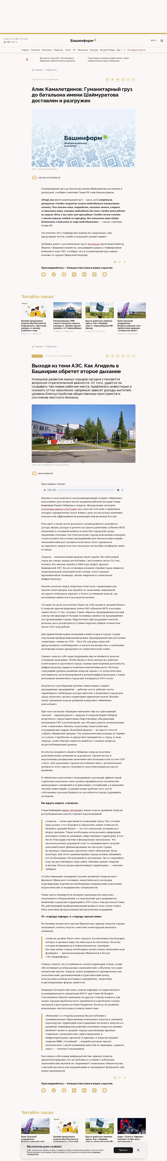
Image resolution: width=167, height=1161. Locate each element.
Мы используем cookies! (44, 1146)
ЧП (74, 50)
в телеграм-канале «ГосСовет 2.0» (61, 508)
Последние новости (136, 50)
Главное (25, 50)
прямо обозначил (72, 810)
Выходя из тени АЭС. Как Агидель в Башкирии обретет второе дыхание (57, 59)
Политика (35, 50)
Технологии (82, 50)
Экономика (46, 50)
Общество (58, 50)
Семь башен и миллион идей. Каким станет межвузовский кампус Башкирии (108, 59)
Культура (94, 50)
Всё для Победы (107, 50)
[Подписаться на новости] (104, 274)
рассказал (94, 243)
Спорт (68, 50)
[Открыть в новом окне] (43, 274)
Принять (123, 1150)
